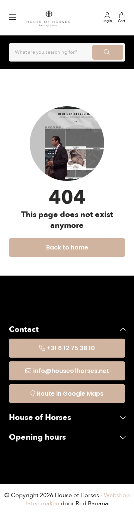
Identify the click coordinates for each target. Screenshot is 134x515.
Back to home (67, 247)
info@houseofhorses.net (71, 371)
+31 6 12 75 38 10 (71, 348)
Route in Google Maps (70, 393)
